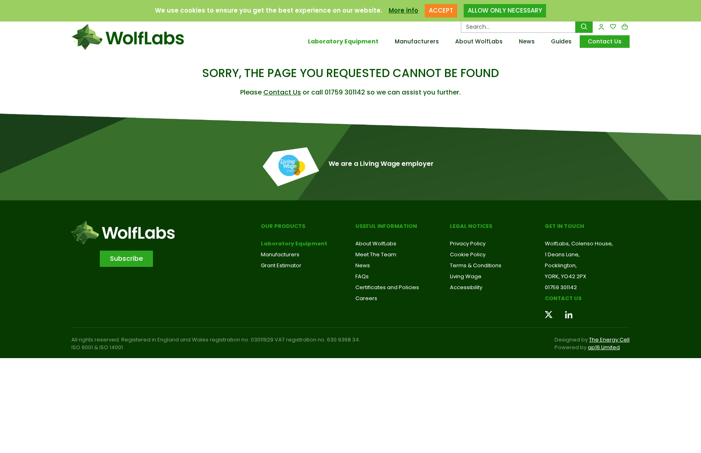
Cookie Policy (468, 254)
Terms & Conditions (475, 265)
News (527, 41)
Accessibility (466, 287)
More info (403, 10)
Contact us (563, 298)
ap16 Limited (604, 347)
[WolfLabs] (137, 37)
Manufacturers (417, 41)
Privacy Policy (468, 243)
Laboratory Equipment (343, 41)
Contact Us (604, 41)
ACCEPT (441, 10)
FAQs (362, 276)
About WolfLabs (479, 41)
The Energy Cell (609, 340)
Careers (366, 298)
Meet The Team (375, 254)
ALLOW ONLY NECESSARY (505, 10)
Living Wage (466, 276)
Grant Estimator (281, 265)
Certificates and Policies (387, 287)
